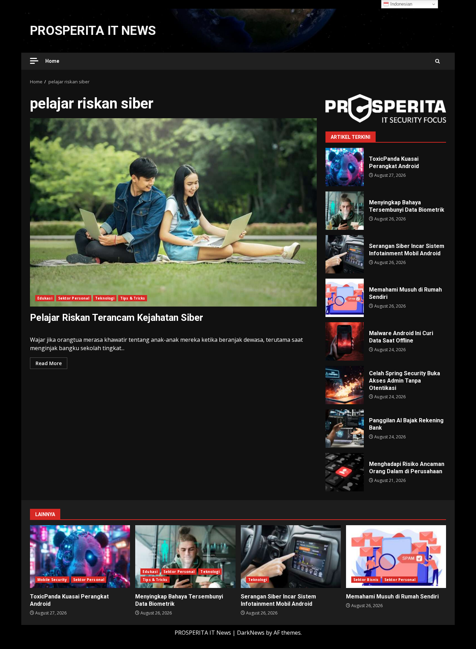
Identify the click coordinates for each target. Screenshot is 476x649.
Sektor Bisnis (365, 579)
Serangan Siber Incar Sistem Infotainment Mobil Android (344, 254)
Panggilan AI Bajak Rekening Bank (344, 428)
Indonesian (400, 4)
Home (52, 61)
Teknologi (104, 298)
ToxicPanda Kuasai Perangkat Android (344, 167)
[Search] (437, 61)
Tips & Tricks (132, 298)
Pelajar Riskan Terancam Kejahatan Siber (173, 212)
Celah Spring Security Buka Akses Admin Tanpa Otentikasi (344, 385)
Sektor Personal (74, 298)
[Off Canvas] (34, 61)
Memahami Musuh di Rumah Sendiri (344, 298)
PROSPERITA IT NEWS (93, 30)
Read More (49, 363)
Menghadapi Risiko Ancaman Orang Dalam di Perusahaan (344, 472)
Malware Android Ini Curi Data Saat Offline (344, 341)
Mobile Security (52, 579)
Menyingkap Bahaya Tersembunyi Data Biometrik (344, 210)
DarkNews (250, 632)
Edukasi (44, 298)
